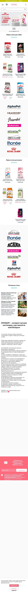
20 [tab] (13, 25)
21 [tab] (15, 25)
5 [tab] (7, 23)
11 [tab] (16, 23)
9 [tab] (13, 23)
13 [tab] (19, 23)
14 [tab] (21, 23)
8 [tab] (12, 23)
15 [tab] (22, 23)
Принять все (14, 585)
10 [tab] (15, 23)
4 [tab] (6, 23)
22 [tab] (16, 25)
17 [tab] (25, 23)
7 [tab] (10, 23)
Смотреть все (14, 37)
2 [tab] (3, 23)
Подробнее (14, 590)
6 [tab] (9, 23)
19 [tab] (12, 25)
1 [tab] (1, 23)
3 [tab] (4, 23)
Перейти (20, 0)
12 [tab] (18, 23)
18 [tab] (26, 23)
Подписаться (21, 470)
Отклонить (14, 588)
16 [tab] (23, 23)
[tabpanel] (14, 19)
